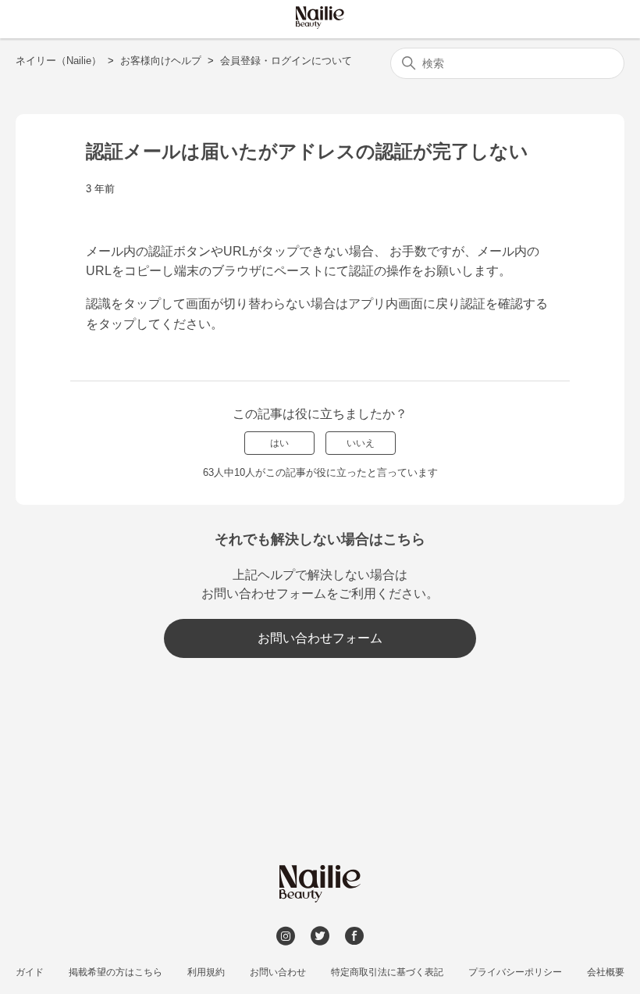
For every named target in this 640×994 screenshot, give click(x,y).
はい (279, 443)
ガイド (30, 972)
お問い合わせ (278, 972)
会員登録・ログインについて (286, 60)
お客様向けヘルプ (160, 60)
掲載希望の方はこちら (115, 972)
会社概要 (605, 972)
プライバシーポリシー (515, 972)
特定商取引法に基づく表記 (387, 972)
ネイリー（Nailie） (58, 60)
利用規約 (206, 972)
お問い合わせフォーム (320, 638)
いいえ (361, 443)
